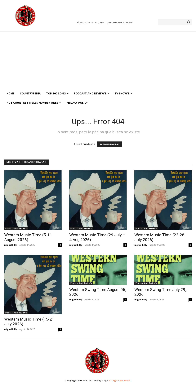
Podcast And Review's (16, 228)
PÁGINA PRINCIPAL (109, 144)
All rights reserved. (120, 380)
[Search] (188, 22)
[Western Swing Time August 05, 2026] (98, 270)
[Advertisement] (98, 60)
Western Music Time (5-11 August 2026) (28, 237)
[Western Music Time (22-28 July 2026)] (163, 200)
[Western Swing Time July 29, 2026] (163, 270)
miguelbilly (10, 244)
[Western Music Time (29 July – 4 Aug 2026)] (98, 200)
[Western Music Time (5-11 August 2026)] (33, 200)
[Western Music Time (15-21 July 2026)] (33, 284)
